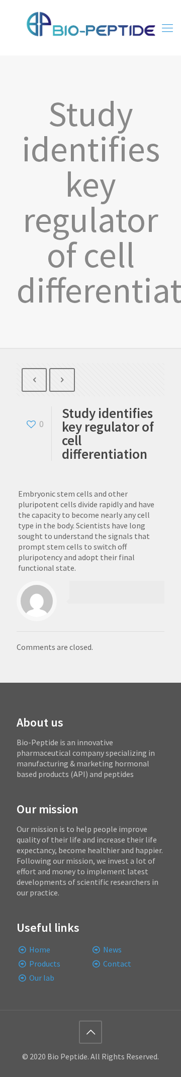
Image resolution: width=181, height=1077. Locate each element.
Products (44, 964)
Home (39, 949)
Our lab (41, 978)
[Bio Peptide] (90, 27)
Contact (117, 964)
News (112, 949)
